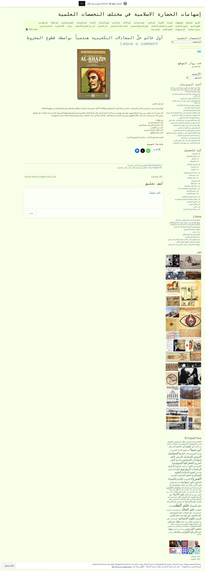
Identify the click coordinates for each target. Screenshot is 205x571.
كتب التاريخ (195, 159)
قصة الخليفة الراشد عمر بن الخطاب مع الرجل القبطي (183, 133)
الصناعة (93, 23)
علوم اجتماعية (139, 23)
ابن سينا (195, 450)
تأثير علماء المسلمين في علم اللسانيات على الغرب (184, 120)
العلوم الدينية (195, 26)
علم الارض (116, 23)
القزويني (187, 479)
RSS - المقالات (195, 557)
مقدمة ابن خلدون (178, 529)
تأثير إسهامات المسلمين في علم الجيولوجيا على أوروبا (183, 113)
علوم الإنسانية (104, 23)
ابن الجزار (170, 444)
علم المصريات (196, 513)
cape (199, 442)
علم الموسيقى (175, 512)
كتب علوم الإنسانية (193, 191)
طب (193, 490)
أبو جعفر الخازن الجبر (134, 168)
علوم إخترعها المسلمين (139, 26)
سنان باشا (198, 490)
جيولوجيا (176, 485)
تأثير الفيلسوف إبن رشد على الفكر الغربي (187, 140)
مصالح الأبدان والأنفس (182, 526)
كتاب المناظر (197, 524)
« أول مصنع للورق (157, 177)
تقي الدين (197, 485)
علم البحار (174, 497)
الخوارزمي (197, 466)
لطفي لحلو (142, 165)
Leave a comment (139, 43)
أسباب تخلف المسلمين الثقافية (179, 442)
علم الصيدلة (195, 505)
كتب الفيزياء (195, 167)
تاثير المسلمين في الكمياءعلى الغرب (188, 128)
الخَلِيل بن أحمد (187, 466)
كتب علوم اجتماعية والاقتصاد (191, 197)
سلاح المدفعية (185, 488)
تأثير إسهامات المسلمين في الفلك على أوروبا (186, 115)
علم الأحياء (127, 23)
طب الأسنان (188, 490)
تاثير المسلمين (175, 482)
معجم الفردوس (193, 528)
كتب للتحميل (102, 26)
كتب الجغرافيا (194, 161)
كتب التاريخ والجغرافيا (193, 156)
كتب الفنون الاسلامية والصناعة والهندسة (187, 199)
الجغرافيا (189, 23)
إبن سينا (198, 444)
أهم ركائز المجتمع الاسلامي (191, 110)
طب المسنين (194, 492)
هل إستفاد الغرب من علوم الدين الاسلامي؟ (186, 143)
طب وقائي (177, 492)
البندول (199, 454)
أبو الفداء (194, 442)
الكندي (180, 479)
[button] (190, 263)
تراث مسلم (196, 232)
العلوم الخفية (168, 29)
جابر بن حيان (186, 485)
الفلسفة (174, 475)
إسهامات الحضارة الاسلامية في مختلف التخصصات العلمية (130, 14)
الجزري (197, 463)
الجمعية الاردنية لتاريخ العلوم (191, 234)
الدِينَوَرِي (178, 466)
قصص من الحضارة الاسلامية (161, 26)
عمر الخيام (183, 522)
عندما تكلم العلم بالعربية (192, 237)
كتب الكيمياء (195, 169)
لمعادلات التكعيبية (147, 168)
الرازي (171, 466)
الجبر (135, 165)
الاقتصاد (179, 450)
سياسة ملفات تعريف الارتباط (122, 567)
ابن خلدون (180, 446)
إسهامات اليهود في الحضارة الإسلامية (188, 105)
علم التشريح (176, 499)
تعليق (31, 213)
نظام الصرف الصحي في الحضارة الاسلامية (186, 125)
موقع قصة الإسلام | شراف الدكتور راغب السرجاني (184, 244)
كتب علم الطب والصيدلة (192, 186)
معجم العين (171, 526)
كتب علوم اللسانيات (192, 193)
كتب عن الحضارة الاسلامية (85, 26)
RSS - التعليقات (195, 559)
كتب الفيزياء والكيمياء (193, 164)
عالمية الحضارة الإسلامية (192, 108)
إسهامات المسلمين (187, 444)
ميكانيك (177, 531)
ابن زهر (172, 446)
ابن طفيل (186, 450)
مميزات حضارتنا (194, 29)
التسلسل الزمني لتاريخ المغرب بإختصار (188, 220)
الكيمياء (161, 23)
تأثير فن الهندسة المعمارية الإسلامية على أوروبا (185, 123)
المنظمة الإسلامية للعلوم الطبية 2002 (188, 242)
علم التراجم (184, 499)
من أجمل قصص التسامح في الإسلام (188, 135)
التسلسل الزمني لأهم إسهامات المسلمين (186, 458)
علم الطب (151, 23)
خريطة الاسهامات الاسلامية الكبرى (189, 118)
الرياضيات (179, 23)
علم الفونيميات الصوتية (174, 510)
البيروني (193, 453)
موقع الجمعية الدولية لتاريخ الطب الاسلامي (186, 227)
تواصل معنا (155, 29)
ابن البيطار (176, 444)
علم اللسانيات (81, 23)
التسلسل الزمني (46, 26)
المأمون (197, 482)
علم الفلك (54, 23)
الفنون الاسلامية (181, 26)
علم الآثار (188, 495)
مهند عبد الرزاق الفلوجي (184, 530)
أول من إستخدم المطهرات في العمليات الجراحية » (40, 177)
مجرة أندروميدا (179, 524)
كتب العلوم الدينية (194, 204)
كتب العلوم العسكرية (193, 202)
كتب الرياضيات (195, 181)
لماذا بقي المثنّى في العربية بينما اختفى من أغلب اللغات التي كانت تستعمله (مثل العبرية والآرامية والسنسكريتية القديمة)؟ (185, 89)
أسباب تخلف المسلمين (119, 26)
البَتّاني (187, 454)
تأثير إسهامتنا (180, 29)
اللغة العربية (59, 26)
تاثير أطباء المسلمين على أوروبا (190, 98)
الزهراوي (185, 469)
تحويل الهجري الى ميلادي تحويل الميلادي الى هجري (184, 239)
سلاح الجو (193, 488)
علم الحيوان (180, 502)
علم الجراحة (190, 501)
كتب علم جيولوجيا (193, 178)
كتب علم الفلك (195, 183)
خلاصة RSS (33, 29)
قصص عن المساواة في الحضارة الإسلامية (187, 130)
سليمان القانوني (173, 487)
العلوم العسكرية (67, 23)
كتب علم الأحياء (194, 175)
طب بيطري (185, 492)
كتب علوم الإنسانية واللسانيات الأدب (188, 188)
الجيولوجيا (177, 463)
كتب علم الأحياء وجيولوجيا (192, 173)
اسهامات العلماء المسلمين (192, 229)
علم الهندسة (43, 23)
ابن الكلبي (198, 447)
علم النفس (196, 515)
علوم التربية (174, 519)
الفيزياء (170, 23)
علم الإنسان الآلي (183, 497)
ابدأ (82, 3)
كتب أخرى (196, 207)
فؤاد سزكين (173, 521)
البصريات (173, 450)
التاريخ (197, 23)
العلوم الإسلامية (188, 472)
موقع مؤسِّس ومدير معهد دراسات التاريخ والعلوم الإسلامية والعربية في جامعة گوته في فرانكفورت (184, 223)
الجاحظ (178, 460)
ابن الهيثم (190, 446)
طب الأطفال (179, 490)
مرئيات (69, 26)
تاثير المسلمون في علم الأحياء (190, 138)
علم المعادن (187, 513)
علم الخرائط (171, 502)
